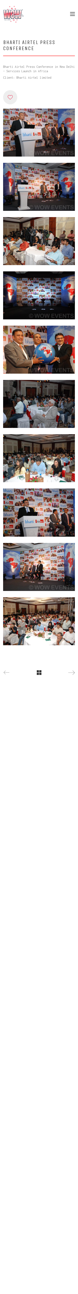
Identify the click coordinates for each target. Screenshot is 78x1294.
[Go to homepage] (13, 14)
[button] (72, 14)
